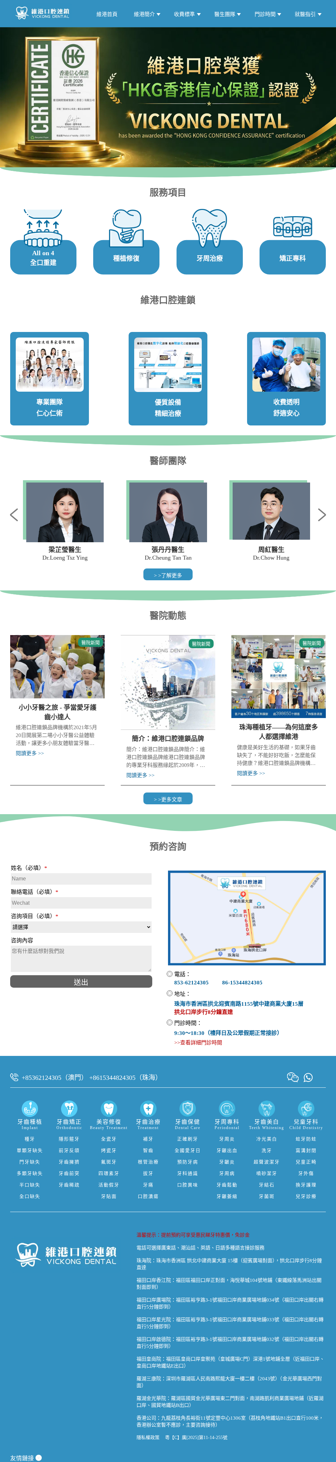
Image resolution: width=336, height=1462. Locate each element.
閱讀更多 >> (30, 753)
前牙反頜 (69, 1150)
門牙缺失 (29, 1162)
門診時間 (265, 14)
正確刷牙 (187, 1139)
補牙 (148, 1139)
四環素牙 (108, 1173)
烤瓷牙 (109, 1150)
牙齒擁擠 (69, 1162)
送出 (81, 982)
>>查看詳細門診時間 (198, 1042)
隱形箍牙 (69, 1139)
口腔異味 (187, 1185)
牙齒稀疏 (69, 1185)
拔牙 (148, 1173)
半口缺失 (29, 1185)
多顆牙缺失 (30, 1173)
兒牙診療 (306, 1196)
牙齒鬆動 (227, 1185)
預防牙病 (187, 1162)
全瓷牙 (109, 1139)
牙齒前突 (69, 1173)
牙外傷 (306, 1173)
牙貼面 (109, 1196)
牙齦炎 (227, 1162)
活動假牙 (108, 1185)
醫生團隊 (224, 14)
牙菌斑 (267, 1196)
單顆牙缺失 (30, 1150)
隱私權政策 (147, 1437)
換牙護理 (306, 1185)
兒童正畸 (306, 1162)
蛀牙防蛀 (306, 1139)
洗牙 (267, 1150)
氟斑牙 (109, 1162)
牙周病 (227, 1173)
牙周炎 (227, 1139)
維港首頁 (106, 14)
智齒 (148, 1150)
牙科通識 (187, 1173)
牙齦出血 (227, 1150)
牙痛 (148, 1185)
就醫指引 (305, 14)
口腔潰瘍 (148, 1196)
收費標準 (184, 14)
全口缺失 (29, 1196)
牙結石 (267, 1185)
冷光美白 (266, 1139)
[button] (16, 514)
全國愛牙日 (188, 1150)
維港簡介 (144, 14)
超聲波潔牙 (267, 1162)
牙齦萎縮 (227, 1196)
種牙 (30, 1139)
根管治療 (148, 1162)
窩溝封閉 (306, 1150)
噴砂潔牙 (266, 1173)
